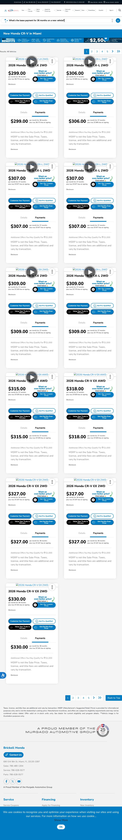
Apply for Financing (51, 805)
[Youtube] (19, 781)
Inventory (87, 799)
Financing (48, 799)
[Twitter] (13, 781)
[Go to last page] (118, 51)
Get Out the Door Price (46, 102)
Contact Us (15, 754)
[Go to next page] (112, 51)
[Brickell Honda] (11, 10)
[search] (120, 10)
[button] (52, 61)
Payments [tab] (40, 112)
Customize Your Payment (19, 95)
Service (8, 799)
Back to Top (114, 698)
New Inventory (87, 805)
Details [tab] (23, 112)
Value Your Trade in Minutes (22, 102)
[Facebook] (6, 781)
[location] (64, 2)
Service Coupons (11, 805)
